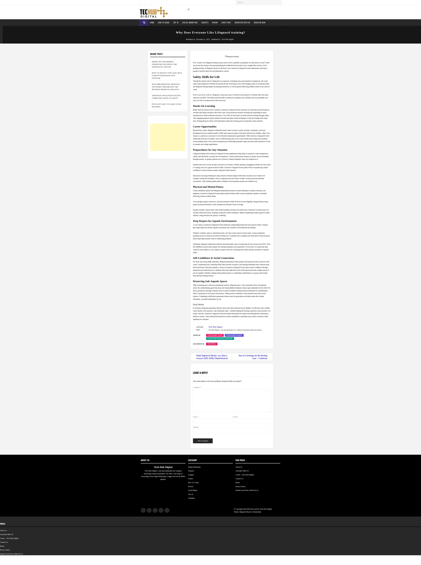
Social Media (192, 490)
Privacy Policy (240, 486)
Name (195, 417)
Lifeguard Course (234, 335)
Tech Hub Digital (228, 39)
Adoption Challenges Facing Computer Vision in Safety (166, 97)
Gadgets (204, 22)
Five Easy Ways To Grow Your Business (166, 105)
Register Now (259, 22)
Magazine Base (245, 512)
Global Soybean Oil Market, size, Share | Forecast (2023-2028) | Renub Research (212, 357)
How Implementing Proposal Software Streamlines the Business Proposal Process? (166, 86)
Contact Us (239, 479)
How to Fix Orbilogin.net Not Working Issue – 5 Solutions (253, 357)
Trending (212, 344)
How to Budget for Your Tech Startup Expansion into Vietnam (167, 75)
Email (235, 417)
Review (215, 22)
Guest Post (226, 22)
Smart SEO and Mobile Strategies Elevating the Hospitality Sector (164, 64)
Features (191, 471)
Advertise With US (242, 22)
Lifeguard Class (215, 335)
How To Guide (163, 22)
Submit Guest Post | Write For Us (247, 490)
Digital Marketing (190, 22)
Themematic (257, 512)
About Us (238, 467)
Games (190, 479)
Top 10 (176, 22)
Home (152, 22)
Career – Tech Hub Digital (244, 475)
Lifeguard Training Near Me (220, 338)
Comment (197, 387)
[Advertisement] (167, 137)
